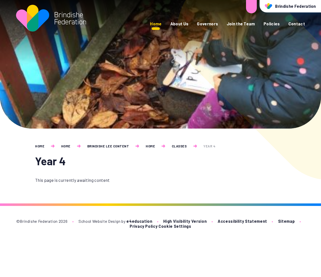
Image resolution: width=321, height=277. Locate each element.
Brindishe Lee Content (108, 146)
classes (179, 146)
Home (39, 146)
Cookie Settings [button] (174, 226)
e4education (139, 221)
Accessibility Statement (242, 221)
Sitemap (286, 221)
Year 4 (209, 146)
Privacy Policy (143, 226)
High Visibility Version (185, 221)
